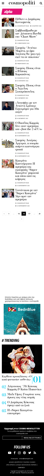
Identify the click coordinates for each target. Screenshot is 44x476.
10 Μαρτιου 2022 (36, 26)
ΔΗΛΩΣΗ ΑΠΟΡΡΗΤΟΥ (15, 462)
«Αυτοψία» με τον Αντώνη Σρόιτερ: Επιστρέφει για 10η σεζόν (27, 107)
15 (19, 214)
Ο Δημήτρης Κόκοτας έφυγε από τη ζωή (20, 404)
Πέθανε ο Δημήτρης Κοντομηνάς (27, 21)
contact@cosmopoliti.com (26, 458)
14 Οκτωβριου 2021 (22, 118)
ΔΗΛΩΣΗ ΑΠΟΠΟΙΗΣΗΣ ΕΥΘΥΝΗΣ (26, 465)
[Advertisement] (22, 276)
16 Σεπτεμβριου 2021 (23, 156)
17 (29, 214)
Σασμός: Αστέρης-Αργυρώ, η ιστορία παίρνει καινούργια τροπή (27, 145)
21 (39, 214)
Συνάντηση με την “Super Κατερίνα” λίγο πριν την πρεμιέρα (26, 195)
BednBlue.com (10, 299)
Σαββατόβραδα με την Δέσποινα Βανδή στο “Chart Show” (28, 33)
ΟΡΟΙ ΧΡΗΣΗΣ (10, 465)
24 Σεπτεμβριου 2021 (23, 135)
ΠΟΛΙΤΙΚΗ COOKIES (29, 462)
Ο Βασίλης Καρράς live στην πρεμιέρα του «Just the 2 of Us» (28, 126)
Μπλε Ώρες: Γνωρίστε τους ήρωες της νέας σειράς (23, 396)
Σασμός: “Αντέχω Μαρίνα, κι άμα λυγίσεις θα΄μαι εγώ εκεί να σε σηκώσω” (27, 52)
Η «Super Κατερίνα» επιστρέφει (20, 412)
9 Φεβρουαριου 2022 (22, 63)
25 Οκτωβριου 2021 (22, 98)
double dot (31, 473)
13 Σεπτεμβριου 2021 (23, 185)
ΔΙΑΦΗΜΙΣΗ (21, 467)
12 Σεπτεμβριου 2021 (23, 206)
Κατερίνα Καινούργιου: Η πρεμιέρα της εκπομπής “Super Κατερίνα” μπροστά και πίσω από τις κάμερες (27, 170)
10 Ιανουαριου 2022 (22, 80)
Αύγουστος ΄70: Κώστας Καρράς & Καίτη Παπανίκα (24, 388)
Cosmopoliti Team (23, 26)
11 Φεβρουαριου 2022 (22, 43)
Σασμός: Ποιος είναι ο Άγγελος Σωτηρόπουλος (27, 88)
